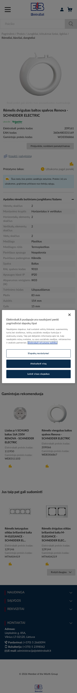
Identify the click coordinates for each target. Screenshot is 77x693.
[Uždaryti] (69, 314)
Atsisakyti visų (38, 364)
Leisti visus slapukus (38, 374)
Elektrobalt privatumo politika (42, 343)
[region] (38, 346)
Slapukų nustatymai (38, 353)
